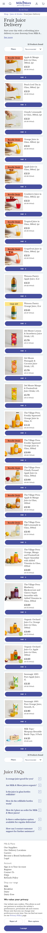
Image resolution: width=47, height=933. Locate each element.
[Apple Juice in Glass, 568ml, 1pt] (14, 174)
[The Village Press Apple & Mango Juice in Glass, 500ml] (14, 502)
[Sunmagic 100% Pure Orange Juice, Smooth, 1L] (14, 709)
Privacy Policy (16, 915)
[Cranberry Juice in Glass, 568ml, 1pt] (14, 201)
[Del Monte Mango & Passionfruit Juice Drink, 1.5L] (14, 393)
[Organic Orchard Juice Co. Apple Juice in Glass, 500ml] (14, 654)
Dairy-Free (9, 894)
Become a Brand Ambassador (17, 856)
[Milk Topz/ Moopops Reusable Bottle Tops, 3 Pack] (14, 736)
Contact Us (9, 872)
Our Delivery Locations (15, 850)
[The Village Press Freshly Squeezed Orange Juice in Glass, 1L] (14, 420)
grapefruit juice (22, 39)
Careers (7, 853)
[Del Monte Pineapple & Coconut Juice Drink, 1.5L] (14, 365)
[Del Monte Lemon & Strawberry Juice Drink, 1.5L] (14, 338)
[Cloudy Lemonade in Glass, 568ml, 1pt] (14, 119)
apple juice (9, 39)
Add (22, 77)
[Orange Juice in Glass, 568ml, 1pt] (14, 147)
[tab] (23, 778)
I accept (23, 928)
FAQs (6, 875)
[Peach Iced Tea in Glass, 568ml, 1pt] (14, 92)
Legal (6, 858)
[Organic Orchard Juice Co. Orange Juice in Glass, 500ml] (14, 627)
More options (33, 921)
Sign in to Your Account (15, 867)
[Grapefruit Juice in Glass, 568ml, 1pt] (14, 256)
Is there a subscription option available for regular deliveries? (21, 820)
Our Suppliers (10, 847)
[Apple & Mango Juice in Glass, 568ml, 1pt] (14, 65)
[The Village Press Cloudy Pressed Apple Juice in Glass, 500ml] (14, 475)
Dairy (6, 892)
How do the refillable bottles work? (19, 802)
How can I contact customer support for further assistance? (20, 829)
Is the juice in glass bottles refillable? (18, 793)
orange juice (35, 36)
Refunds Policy (11, 878)
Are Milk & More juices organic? (21, 785)
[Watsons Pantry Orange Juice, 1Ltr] (14, 311)
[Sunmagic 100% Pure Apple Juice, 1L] (14, 681)
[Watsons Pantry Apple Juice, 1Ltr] (14, 283)
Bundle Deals (23, 10)
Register (8, 869)
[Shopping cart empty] (43, 4)
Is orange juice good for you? (19, 779)
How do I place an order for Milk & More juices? (21, 811)
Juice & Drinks (16, 14)
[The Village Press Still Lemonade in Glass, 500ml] (14, 530)
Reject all (13, 921)
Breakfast (8, 889)
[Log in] (36, 4)
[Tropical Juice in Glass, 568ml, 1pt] (14, 229)
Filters (13, 49)
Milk (6, 886)
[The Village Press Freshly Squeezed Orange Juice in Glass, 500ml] (14, 447)
